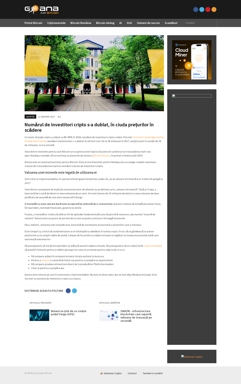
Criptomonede (56, 23)
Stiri (129, 23)
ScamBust (171, 23)
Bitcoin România (80, 23)
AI (120, 23)
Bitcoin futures (101, 155)
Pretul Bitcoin (33, 23)
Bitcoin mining (105, 23)
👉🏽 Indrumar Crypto (111, 373)
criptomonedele (153, 245)
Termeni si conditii (153, 373)
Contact (132, 373)
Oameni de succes (148, 23)
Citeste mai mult (59, 316)
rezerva (45, 260)
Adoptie (30, 116)
